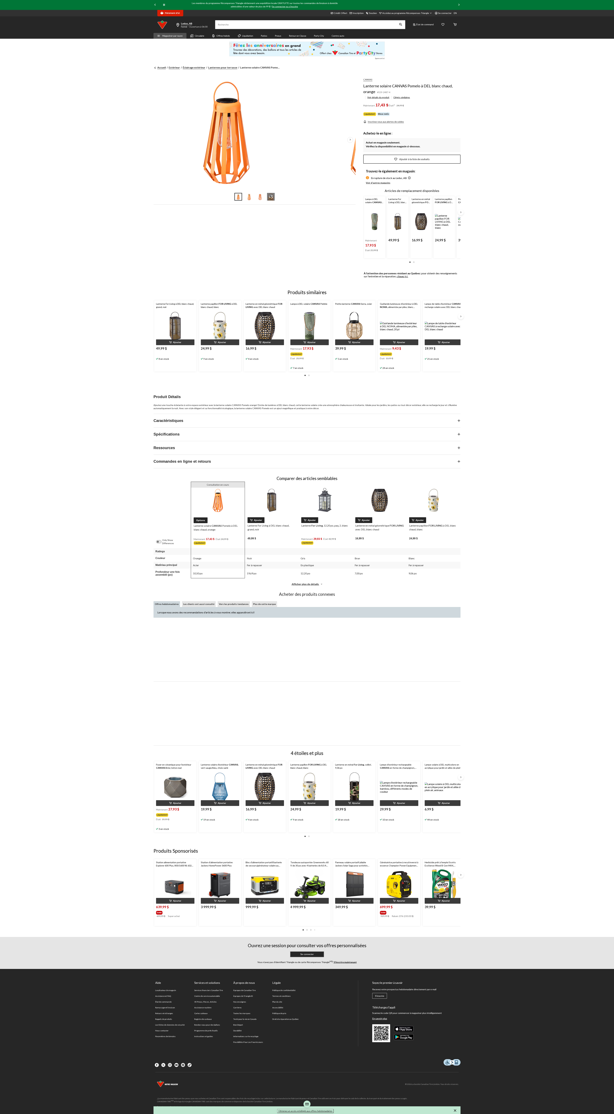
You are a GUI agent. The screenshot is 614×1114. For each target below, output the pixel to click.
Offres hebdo (223, 35)
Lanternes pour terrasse (222, 67)
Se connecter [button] (445, 13)
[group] (309, 353)
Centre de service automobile (207, 996)
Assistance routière (202, 1007)
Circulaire (199, 35)
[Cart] (455, 25)
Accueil (161, 67)
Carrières (237, 1007)
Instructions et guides (203, 1036)
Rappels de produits (163, 1019)
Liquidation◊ (369, 114)
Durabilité (237, 1030)
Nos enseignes (239, 1002)
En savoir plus (379, 1018)
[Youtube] (176, 1065)
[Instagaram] (170, 1065)
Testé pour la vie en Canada (244, 1019)
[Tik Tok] (190, 1065)
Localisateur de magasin (165, 990)
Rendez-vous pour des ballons (207, 1025)
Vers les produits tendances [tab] (234, 604)
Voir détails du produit (378, 97)
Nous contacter (162, 1030)
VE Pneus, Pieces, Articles (205, 1002)
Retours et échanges (164, 1013)
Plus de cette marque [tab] (264, 604)
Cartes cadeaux (201, 1013)
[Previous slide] (155, 5)
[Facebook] (157, 1065)
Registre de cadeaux (203, 1019)
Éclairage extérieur (194, 67)
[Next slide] (458, 5)
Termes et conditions (281, 996)
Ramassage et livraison (165, 1007)
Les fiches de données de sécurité (170, 1025)
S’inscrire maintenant (345, 962)
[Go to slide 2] (249, 197)
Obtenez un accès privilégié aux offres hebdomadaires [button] (305, 1111)
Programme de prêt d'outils (206, 1030)
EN (455, 13)
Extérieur (174, 67)
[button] (401, 25)
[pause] (164, 5)
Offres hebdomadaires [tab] (167, 604)
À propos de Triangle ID (243, 996)
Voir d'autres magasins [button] (378, 182)
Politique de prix (279, 1013)
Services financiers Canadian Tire (208, 990)
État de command (425, 24)
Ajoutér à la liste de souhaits (414, 159)
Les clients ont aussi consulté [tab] (198, 604)
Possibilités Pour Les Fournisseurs (248, 1042)
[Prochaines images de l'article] (350, 140)
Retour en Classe (297, 35)
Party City (319, 35)
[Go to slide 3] (260, 197)
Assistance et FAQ (163, 996)
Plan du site (277, 1002)
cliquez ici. (402, 276)
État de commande (163, 1002)
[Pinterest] (183, 1065)
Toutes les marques (241, 1013)
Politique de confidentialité (283, 990)
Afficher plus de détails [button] (305, 584)
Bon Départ (238, 1025)
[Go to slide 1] (238, 197)
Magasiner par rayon (172, 35)
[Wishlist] (443, 25)
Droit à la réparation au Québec (285, 1019)
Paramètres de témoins (165, 1036)
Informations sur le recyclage (245, 1036)
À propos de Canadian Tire (244, 990)
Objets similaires (401, 97)
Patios (264, 35)
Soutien (373, 13)
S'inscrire (379, 996)
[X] (163, 1065)
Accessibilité (277, 1007)
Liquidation (247, 35)
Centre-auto (338, 35)
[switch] (160, 541)
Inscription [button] (358, 13)
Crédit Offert (340, 13)
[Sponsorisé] (307, 49)
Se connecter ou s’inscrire (285, 6)
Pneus (278, 35)
